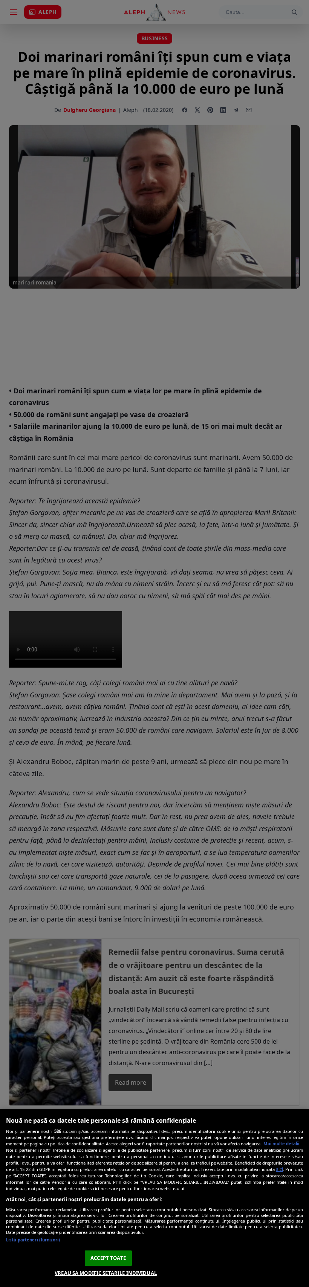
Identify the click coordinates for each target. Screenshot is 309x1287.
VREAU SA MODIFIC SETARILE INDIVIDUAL (106, 1273)
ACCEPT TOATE (108, 1258)
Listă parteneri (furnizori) (33, 1240)
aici (279, 1169)
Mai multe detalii (281, 1143)
